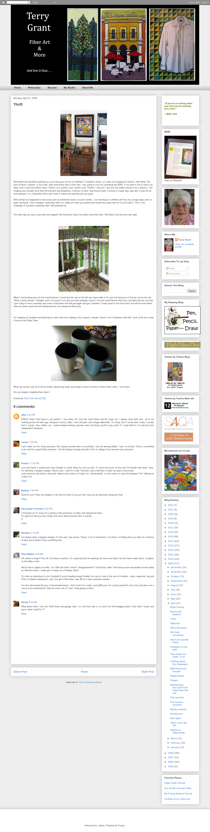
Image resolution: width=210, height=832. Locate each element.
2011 (171, 554)
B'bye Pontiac (177, 607)
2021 (171, 509)
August (175, 585)
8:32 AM (35, 533)
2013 (171, 545)
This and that (177, 697)
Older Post (148, 671)
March (174, 738)
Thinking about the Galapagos (179, 662)
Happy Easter (177, 675)
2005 (171, 766)
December (176, 567)
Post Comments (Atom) (90, 682)
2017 (171, 527)
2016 (171, 532)
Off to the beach (178, 627)
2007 (171, 757)
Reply (24, 432)
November (176, 571)
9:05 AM (39, 554)
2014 (171, 541)
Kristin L (25, 463)
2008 (171, 753)
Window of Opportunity (177, 731)
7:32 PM (33, 442)
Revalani (25, 533)
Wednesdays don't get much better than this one (179, 688)
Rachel (24, 602)
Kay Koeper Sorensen (32, 509)
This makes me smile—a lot (178, 655)
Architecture (176, 713)
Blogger (121, 825)
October (175, 576)
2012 (171, 550)
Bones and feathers (175, 613)
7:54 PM (35, 463)
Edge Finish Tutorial (174, 783)
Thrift (173, 619)
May (173, 598)
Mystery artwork (178, 709)
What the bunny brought (178, 670)
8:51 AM (33, 602)
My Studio (69, 87)
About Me (87, 87)
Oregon (174, 680)
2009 (171, 563)
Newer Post (20, 671)
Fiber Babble (27, 554)
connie (24, 442)
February (176, 742)
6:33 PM (31, 415)
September (177, 580)
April (173, 603)
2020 (171, 514)
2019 (171, 518)
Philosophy (34, 87)
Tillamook (175, 623)
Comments (174, 273)
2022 (171, 505)
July (173, 589)
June (174, 594)
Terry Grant (184, 239)
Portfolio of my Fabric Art (177, 799)
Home (17, 87)
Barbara (25, 490)
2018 (171, 523)
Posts (171, 268)
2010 (171, 559)
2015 (171, 536)
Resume (52, 87)
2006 (171, 762)
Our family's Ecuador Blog (177, 788)
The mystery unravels (176, 703)
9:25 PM (48, 509)
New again (175, 718)
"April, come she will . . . (178, 724)
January (175, 747)
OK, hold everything (176, 633)
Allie (23, 415)
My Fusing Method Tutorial (178, 793)
